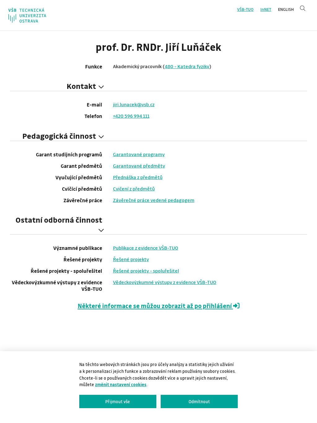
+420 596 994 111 (131, 116)
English (286, 9)
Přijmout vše (117, 401)
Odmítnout (199, 401)
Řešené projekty (131, 259)
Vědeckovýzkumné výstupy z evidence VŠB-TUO (164, 282)
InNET (265, 9)
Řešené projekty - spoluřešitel (146, 271)
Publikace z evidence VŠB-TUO (145, 248)
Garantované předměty (139, 166)
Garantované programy (139, 154)
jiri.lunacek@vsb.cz (133, 104)
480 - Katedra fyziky (187, 66)
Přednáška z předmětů (138, 177)
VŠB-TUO (245, 9)
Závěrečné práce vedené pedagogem (153, 200)
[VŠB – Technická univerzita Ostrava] (27, 15)
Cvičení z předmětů (134, 188)
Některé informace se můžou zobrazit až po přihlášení (155, 306)
